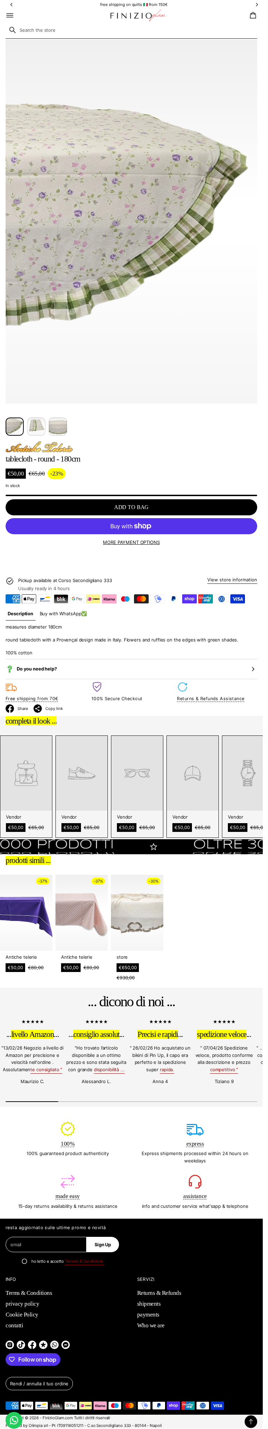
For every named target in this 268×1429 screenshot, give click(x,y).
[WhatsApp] (54, 1345)
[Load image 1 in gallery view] (15, 427)
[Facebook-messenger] (65, 1345)
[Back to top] (251, 1421)
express (195, 1143)
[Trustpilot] (43, 1345)
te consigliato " (46, 1069)
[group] (21, 614)
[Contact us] (14, 1420)
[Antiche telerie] (39, 446)
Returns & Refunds (159, 1293)
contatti (14, 1325)
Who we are (151, 1325)
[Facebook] (32, 1345)
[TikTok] (21, 1345)
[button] (252, 15)
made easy (67, 1196)
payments (148, 1314)
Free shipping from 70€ (32, 698)
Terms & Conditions (29, 1293)
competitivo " (224, 1069)
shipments (149, 1303)
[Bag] (252, 15)
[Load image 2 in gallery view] (36, 427)
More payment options (131, 542)
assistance (195, 1196)
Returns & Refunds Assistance (210, 698)
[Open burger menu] (10, 15)
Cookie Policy (22, 1314)
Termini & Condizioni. (84, 1261)
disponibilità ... (109, 1069)
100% (67, 1143)
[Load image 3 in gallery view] (58, 427)
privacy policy (22, 1303)
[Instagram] (10, 1345)
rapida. (167, 1069)
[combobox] (131, 30)
